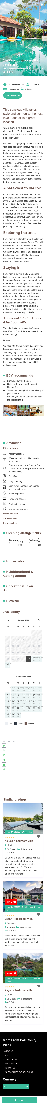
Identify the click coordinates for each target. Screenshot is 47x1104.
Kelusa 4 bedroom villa (19, 840)
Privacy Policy (11, 1064)
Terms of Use (10, 1059)
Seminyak (11, 923)
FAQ (6, 1055)
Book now (19, 1100)
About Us (8, 1051)
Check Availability (12, 95)
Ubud (9, 845)
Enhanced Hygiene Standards (18, 1072)
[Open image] (10, 410)
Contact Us (9, 1068)
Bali (15, 64)
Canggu (7, 64)
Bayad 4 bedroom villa (18, 990)
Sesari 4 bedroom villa (19, 918)
